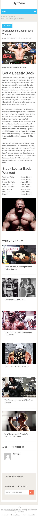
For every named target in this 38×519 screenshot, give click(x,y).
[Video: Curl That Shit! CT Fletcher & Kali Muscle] (19, 320)
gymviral (6, 38)
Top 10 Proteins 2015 (29, 515)
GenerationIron (20, 67)
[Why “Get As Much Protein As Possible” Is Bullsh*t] (19, 421)
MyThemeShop (19, 512)
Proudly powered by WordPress (11, 510)
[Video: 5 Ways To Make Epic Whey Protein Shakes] (19, 254)
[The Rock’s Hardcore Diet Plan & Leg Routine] (19, 387)
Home (3, 17)
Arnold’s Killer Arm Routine (15, 300)
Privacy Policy (15, 515)
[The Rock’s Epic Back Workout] (19, 353)
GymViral (19, 3)
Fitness (10, 17)
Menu (4, 11)
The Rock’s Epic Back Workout (16, 366)
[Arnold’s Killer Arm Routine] (19, 287)
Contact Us (5, 515)
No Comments (27, 38)
